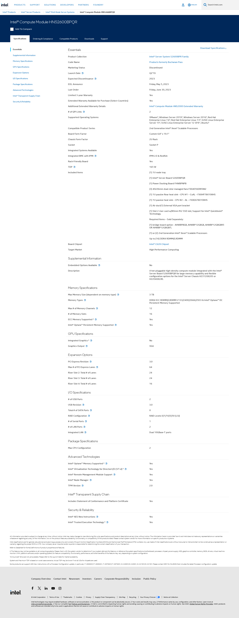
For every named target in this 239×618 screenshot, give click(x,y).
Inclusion (136, 578)
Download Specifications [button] (212, 48)
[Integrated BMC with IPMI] (95, 156)
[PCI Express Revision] (90, 361)
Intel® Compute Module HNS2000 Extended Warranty (176, 106)
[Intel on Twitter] (39, 588)
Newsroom (74, 578)
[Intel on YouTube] (53, 588)
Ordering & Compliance (43, 39)
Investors (86, 578)
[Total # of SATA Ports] (90, 410)
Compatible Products (69, 39)
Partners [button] (83, 5)
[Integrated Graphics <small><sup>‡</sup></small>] (91, 340)
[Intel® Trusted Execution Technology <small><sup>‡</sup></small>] (107, 522)
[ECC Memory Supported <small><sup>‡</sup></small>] (95, 319)
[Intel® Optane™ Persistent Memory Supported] (115, 325)
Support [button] (35, 5)
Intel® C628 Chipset (159, 244)
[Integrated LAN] (85, 432)
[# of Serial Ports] (85, 421)
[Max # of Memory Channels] (96, 308)
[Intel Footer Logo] (15, 592)
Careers (98, 578)
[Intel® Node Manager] (90, 480)
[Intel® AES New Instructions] (97, 517)
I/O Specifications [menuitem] (20, 78)
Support (104, 39)
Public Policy (149, 578)
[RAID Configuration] (88, 416)
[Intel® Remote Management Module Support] (114, 474)
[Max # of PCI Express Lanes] (97, 367)
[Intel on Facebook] (32, 588)
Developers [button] (67, 5)
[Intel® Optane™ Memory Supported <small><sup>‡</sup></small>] (106, 463)
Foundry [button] (98, 5)
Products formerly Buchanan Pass (166, 62)
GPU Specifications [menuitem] (21, 67)
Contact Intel (60, 578)
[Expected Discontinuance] (95, 78)
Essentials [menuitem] (17, 49)
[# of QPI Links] (83, 112)
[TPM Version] (82, 485)
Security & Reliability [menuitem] (21, 101)
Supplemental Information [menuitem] (24, 55)
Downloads (89, 39)
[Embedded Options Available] (99, 265)
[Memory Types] (84, 300)
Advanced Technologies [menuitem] (23, 90)
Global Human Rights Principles (201, 604)
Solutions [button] (50, 5)
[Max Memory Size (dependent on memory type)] (118, 294)
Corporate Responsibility (117, 578)
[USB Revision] (83, 405)
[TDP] (74, 167)
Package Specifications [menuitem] (23, 84)
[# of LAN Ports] (84, 427)
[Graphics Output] (86, 346)
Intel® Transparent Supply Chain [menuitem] (26, 96)
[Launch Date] (82, 73)
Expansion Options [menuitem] (21, 72)
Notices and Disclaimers (81, 604)
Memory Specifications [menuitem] (23, 61)
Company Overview (41, 578)
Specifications (20, 38)
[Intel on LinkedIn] (46, 588)
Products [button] (19, 5)
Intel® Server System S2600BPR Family (169, 56)
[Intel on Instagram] (60, 588)
